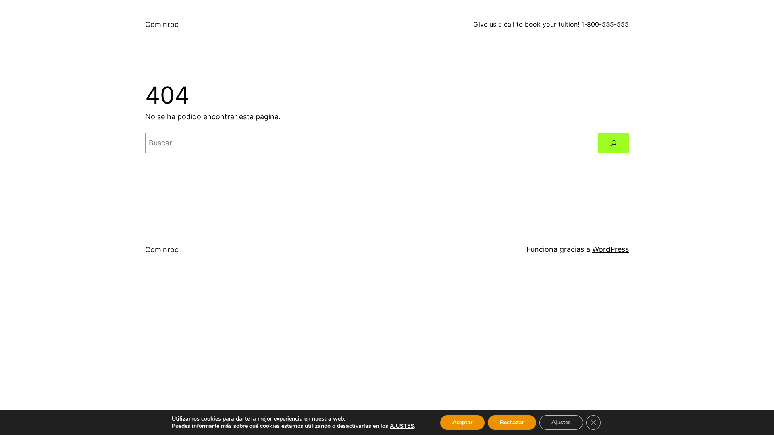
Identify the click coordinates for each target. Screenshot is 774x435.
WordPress (610, 249)
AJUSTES (402, 426)
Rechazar (512, 422)
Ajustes (561, 422)
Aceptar (462, 422)
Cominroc (162, 24)
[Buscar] (613, 143)
